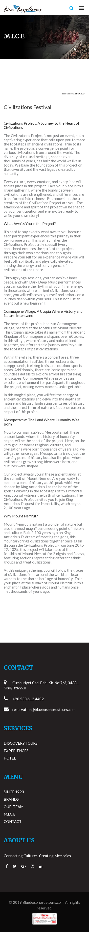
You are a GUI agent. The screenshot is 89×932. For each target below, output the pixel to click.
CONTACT (13, 821)
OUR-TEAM (13, 806)
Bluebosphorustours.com (43, 902)
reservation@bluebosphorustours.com (43, 709)
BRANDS (11, 799)
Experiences (16, 750)
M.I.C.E (9, 814)
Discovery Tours (21, 743)
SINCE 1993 (14, 792)
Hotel (10, 758)
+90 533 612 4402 (28, 699)
